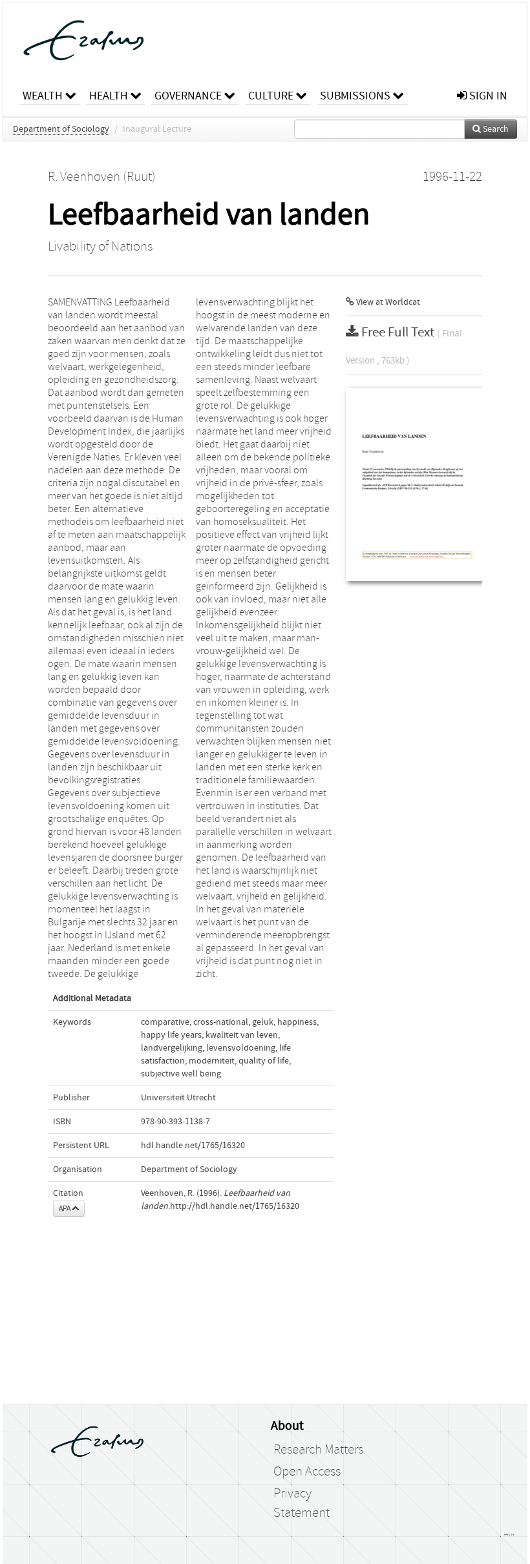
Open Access (307, 1471)
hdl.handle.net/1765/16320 (193, 1145)
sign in (487, 96)
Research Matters (318, 1449)
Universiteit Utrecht (178, 1098)
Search (495, 129)
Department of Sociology (61, 129)
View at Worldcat (387, 302)
